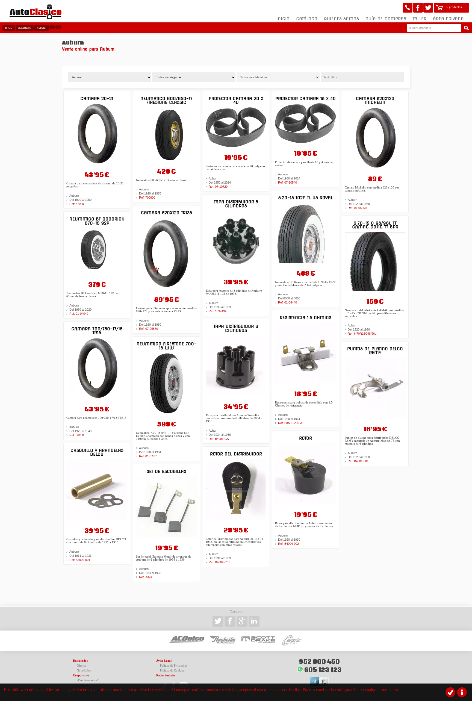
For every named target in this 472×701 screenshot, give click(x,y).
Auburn (41, 28)
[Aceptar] (450, 692)
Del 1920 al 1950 (80, 199)
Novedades (84, 670)
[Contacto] (407, 8)
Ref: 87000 (76, 203)
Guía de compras (385, 18)
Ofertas (81, 665)
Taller (419, 18)
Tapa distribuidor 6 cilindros (236, 328)
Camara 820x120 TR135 (166, 212)
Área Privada (448, 18)
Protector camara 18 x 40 (305, 98)
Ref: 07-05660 (357, 208)
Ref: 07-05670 (148, 328)
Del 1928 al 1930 (289, 539)
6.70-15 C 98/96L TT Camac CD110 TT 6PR (375, 225)
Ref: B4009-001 (79, 559)
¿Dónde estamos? (88, 680)
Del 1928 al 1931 (289, 418)
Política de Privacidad (173, 665)
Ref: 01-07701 (148, 456)
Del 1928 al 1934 (150, 452)
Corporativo (81, 675)
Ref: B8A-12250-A (290, 423)
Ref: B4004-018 (219, 562)
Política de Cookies (172, 670)
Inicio (283, 18)
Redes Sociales (165, 675)
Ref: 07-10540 (287, 182)
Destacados (80, 660)
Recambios (24, 28)
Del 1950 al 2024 (220, 182)
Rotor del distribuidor (236, 454)
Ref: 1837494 (217, 311)
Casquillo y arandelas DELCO (96, 452)
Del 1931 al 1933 (80, 555)
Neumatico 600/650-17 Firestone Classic (166, 100)
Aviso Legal (164, 660)
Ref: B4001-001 (358, 461)
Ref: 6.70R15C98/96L (362, 333)
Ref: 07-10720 (218, 186)
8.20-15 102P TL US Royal (305, 197)
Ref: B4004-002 (288, 543)
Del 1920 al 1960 (359, 329)
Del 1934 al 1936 (150, 573)
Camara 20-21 (96, 98)
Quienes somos (341, 18)
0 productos (454, 6)
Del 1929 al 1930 (359, 457)
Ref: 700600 (147, 197)
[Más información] (462, 692)
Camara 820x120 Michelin (375, 100)
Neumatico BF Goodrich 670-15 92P (97, 221)
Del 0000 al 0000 (289, 298)
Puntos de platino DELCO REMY (375, 350)
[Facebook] (418, 8)
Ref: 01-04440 (287, 302)
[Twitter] (428, 8)
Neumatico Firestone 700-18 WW (166, 345)
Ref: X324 (145, 577)
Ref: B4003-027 (219, 438)
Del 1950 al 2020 (80, 309)
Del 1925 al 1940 (80, 431)
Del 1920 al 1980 (359, 203)
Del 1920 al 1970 (150, 193)
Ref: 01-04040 (78, 313)
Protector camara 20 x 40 (236, 100)
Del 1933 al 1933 (220, 307)
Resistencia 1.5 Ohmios (305, 317)
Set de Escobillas (166, 471)
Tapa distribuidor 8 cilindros (236, 203)
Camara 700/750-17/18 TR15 (96, 330)
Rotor (305, 438)
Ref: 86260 (76, 435)
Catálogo (306, 18)
